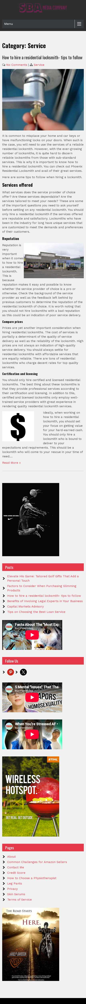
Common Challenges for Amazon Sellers (37, 862)
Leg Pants (14, 883)
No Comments (16, 65)
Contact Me (15, 867)
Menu (8, 24)
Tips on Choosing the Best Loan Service (36, 612)
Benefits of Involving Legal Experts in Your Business (45, 601)
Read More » (11, 463)
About (11, 856)
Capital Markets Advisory (25, 606)
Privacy (12, 889)
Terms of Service (19, 899)
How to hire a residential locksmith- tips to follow (42, 57)
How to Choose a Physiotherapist (31, 878)
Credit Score (16, 873)
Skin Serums (16, 894)
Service (39, 65)
